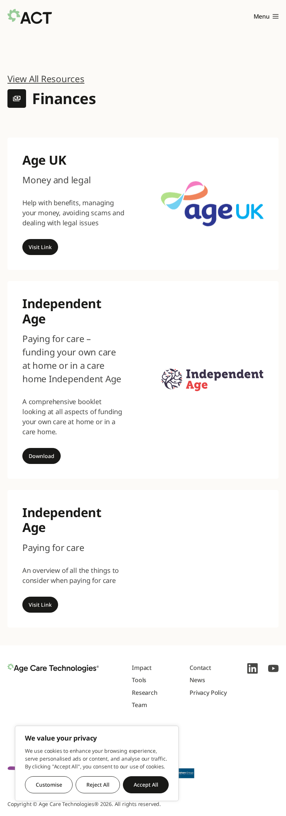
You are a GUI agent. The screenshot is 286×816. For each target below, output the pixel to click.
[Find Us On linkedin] (252, 668)
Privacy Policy (208, 692)
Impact (142, 668)
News (197, 680)
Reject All (97, 784)
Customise (49, 784)
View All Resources (46, 78)
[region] (97, 763)
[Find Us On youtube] (273, 668)
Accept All (146, 784)
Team (139, 705)
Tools (139, 680)
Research (145, 692)
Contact (200, 668)
